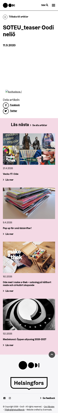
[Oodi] (9, 5)
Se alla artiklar (39, 125)
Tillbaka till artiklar (18, 16)
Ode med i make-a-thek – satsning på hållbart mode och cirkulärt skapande (27, 284)
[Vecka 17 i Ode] (29, 149)
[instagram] (9, 398)
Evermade (47, 409)
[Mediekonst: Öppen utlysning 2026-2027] (29, 314)
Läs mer (9, 179)
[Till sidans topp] (52, 354)
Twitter (13, 110)
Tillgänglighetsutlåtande (14, 409)
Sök (43, 5)
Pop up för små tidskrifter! (17, 228)
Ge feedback (49, 398)
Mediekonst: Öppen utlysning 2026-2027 (24, 339)
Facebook (15, 105)
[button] (53, 5)
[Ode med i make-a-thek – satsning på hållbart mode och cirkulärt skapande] (29, 257)
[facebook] (4, 398)
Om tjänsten (49, 406)
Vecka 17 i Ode (10, 173)
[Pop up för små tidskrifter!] (29, 203)
